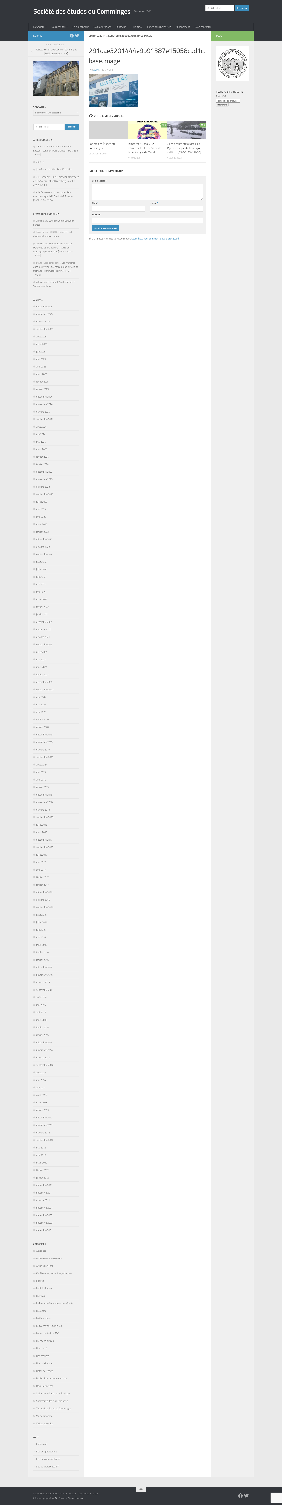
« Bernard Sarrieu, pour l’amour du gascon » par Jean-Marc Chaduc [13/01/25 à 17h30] (55, 150)
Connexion (41, 1444)
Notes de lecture (44, 1371)
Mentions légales (45, 1340)
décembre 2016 (44, 892)
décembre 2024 (44, 396)
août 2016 (41, 914)
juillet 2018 (41, 824)
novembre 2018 (44, 802)
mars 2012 (41, 1162)
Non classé (41, 1348)
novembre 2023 (44, 479)
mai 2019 (41, 772)
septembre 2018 (44, 817)
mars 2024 (41, 449)
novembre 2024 (44, 404)
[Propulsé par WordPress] (56, 1498)
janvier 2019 (42, 787)
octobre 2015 (43, 982)
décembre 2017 (44, 839)
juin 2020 (41, 697)
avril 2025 (41, 366)
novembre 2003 (44, 1222)
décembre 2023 (44, 471)
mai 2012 (41, 1147)
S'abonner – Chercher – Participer (53, 1393)
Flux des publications (46, 1451)
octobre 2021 (43, 637)
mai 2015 (41, 1004)
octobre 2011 (43, 1200)
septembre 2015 (44, 989)
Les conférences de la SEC (49, 1325)
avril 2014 (41, 1087)
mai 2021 (41, 659)
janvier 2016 (42, 959)
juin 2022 (41, 576)
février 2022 (42, 606)
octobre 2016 (43, 899)
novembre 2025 (44, 314)
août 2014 (41, 1072)
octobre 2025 (43, 321)
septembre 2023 (44, 494)
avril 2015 (41, 1012)
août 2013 (41, 1095)
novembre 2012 (44, 1125)
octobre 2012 (43, 1132)
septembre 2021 (44, 644)
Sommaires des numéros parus (52, 1401)
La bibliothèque (80, 26)
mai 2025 (41, 359)
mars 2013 (41, 1102)
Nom (95, 203)
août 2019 (41, 764)
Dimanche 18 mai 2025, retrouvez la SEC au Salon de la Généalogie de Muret (144, 148)
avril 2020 (41, 712)
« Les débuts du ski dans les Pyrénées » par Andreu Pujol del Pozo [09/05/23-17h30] (184, 148)
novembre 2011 (44, 1192)
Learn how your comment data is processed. (155, 238)
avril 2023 (41, 516)
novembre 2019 (44, 742)
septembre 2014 (44, 1065)
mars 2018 (41, 832)
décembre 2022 (44, 539)
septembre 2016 (44, 907)
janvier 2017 (42, 884)
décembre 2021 (44, 622)
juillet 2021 (41, 652)
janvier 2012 (42, 1177)
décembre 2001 (44, 1230)
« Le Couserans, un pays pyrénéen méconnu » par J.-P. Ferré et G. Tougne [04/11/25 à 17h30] (53, 196)
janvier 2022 (42, 614)
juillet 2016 (41, 922)
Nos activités (58, 26)
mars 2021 (41, 667)
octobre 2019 (43, 749)
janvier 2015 (42, 1035)
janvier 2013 (42, 1110)
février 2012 (42, 1170)
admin (96, 69)
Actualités (41, 1250)
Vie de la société (44, 1416)
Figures (40, 1280)
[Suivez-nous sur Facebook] (72, 36)
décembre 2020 (44, 682)
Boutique (138, 26)
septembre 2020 (44, 689)
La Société (38, 26)
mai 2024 (41, 441)
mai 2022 (41, 584)
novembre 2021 (44, 629)
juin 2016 (41, 929)
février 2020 (42, 719)
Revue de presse (44, 1386)
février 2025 (42, 381)
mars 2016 (41, 944)
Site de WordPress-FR (47, 1466)
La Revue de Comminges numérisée (54, 1303)
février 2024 (42, 456)
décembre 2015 (44, 967)
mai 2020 (41, 704)
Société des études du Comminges (82, 11)
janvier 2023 (42, 531)
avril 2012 (41, 1155)
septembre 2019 (44, 757)
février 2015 (42, 1027)
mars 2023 (41, 524)
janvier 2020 (42, 727)
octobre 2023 (43, 486)
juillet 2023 (41, 501)
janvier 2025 (42, 389)
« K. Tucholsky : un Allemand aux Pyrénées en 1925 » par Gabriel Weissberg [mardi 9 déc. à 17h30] (56, 180)
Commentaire (99, 180)
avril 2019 (41, 779)
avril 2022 (41, 591)
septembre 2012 (44, 1140)
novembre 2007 (44, 1207)
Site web (96, 214)
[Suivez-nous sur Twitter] (77, 36)
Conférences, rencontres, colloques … (55, 1273)
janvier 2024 (42, 464)
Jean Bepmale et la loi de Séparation (54, 169)
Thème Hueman (75, 1498)
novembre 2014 (44, 1050)
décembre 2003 (44, 1215)
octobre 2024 (43, 411)
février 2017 (42, 877)
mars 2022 (41, 599)
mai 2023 (41, 509)
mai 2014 (41, 1080)
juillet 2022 (41, 569)
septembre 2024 (44, 419)
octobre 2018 (43, 809)
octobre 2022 (43, 546)
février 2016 (42, 952)
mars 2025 (41, 374)
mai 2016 (41, 937)
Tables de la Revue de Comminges (53, 1408)
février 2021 (42, 674)
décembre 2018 (44, 794)
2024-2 (40, 161)
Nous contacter (203, 26)
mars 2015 (41, 1020)
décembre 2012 (44, 1117)
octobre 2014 (43, 1057)
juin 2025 (41, 351)
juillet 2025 (41, 344)
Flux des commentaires (48, 1459)
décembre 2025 (44, 306)
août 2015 (41, 997)
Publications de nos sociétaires (51, 1378)
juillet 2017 (41, 854)
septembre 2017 (44, 847)
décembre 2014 (44, 1042)
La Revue (121, 26)
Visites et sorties (44, 1423)
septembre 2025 (44, 329)
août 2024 (41, 426)
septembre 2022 (44, 554)
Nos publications (102, 26)
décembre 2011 (44, 1185)
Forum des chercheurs (159, 26)
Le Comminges (44, 1318)
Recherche (222, 105)
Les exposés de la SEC (47, 1333)
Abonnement (183, 26)
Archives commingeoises (49, 1258)
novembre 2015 (44, 974)
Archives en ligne (44, 1265)
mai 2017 (41, 862)
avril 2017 (41, 869)
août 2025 (41, 336)
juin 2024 (41, 434)
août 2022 (41, 561)
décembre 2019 (44, 734)
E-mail (154, 203)
